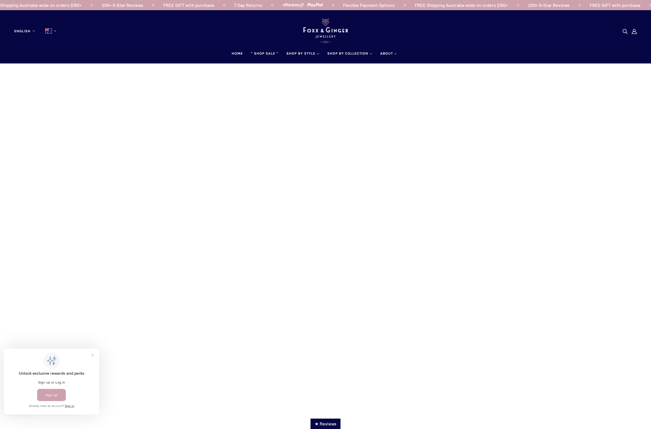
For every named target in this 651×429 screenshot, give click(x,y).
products (373, 134)
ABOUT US (26, 337)
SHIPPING (309, 337)
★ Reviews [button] (325, 423)
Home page (309, 134)
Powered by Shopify (325, 386)
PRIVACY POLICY (316, 358)
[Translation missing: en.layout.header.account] (634, 31)
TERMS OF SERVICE (319, 351)
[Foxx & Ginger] (325, 41)
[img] (625, 31)
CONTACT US (29, 344)
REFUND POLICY (315, 344)
